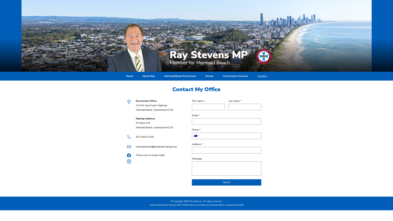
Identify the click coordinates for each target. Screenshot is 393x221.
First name (198, 101)
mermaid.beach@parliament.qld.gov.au (156, 146)
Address (197, 144)
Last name (234, 101)
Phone (196, 129)
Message (197, 158)
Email (196, 115)
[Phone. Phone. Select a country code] (197, 136)
